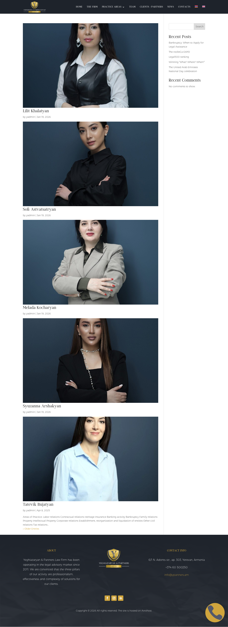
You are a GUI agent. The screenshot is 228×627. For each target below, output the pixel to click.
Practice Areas (112, 7)
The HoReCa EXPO (179, 51)
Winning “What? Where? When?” (187, 62)
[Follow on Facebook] (107, 598)
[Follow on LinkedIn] (120, 598)
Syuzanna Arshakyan (42, 406)
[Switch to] (196, 10)
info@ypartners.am (176, 574)
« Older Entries (31, 528)
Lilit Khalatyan (36, 111)
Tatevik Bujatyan (38, 504)
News (170, 7)
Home (79, 7)
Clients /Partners (151, 7)
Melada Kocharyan (39, 308)
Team (132, 7)
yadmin (30, 116)
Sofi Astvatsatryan (39, 209)
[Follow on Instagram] (114, 598)
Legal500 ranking (179, 56)
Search (199, 26)
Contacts (184, 7)
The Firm (92, 7)
